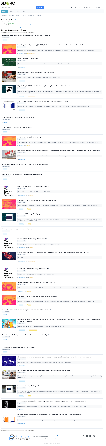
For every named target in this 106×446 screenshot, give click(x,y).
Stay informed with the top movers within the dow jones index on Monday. (25, 335)
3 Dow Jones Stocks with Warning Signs (29, 137)
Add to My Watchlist (28, 24)
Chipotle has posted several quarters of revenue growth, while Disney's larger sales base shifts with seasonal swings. (47, 420)
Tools (24, 11)
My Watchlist (87, 7)
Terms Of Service (62, 438)
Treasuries (38, 15)
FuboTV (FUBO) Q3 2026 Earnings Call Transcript (33, 269)
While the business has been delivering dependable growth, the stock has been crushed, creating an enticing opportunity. (48, 156)
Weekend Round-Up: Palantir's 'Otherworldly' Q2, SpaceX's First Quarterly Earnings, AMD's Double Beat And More (53, 401)
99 (26, 32)
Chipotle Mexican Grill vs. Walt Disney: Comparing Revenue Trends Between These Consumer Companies (50, 414)
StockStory (21, 53)
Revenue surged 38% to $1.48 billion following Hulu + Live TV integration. (36, 274)
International (31, 15)
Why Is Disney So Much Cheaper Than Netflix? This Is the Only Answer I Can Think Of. (44, 370)
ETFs (18, 11)
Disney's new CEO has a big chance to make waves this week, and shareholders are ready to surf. (42, 326)
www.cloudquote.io (56, 435)
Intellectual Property (31, 53)
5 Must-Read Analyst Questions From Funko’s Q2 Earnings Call (36, 200)
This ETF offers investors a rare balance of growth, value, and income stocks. (37, 257)
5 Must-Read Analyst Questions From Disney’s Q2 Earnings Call (37, 296)
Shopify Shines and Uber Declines (28, 58)
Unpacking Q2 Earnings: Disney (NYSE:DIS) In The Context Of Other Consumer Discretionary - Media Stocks (50, 45)
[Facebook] (87, 437)
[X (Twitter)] (83, 437)
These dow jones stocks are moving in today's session (19, 347)
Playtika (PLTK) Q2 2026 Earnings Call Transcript (33, 186)
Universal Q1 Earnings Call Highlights (29, 386)
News (17, 15)
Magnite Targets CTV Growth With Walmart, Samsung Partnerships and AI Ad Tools (43, 86)
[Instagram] (93, 437)
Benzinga (20, 409)
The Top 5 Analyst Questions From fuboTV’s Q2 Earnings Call (36, 282)
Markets (4, 11)
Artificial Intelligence (31, 96)
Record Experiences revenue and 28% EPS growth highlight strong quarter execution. (39, 244)
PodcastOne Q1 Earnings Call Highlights (30, 214)
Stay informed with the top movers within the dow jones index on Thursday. (26, 164)
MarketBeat (21, 96)
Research (78, 27)
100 (29, 32)
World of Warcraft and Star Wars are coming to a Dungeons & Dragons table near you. (39, 77)
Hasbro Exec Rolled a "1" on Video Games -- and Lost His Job (36, 72)
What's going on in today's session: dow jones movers (19, 117)
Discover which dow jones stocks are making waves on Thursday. (23, 174)
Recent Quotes (74, 7)
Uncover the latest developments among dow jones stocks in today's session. (26, 35)
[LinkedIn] (90, 437)
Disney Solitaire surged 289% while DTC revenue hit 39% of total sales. (35, 191)
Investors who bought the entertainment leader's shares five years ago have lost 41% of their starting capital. (45, 362)
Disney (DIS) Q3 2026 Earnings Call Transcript (32, 239)
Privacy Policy (53, 438)
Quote (21, 27)
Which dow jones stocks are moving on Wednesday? (19, 229)
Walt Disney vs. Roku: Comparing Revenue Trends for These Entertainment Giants (43, 101)
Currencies (23, 15)
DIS (15, 19)
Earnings (31, 195)
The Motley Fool (22, 67)
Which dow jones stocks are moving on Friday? (17, 127)
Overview (11, 15)
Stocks (11, 11)
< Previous (3, 32)
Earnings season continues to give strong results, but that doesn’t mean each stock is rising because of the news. (46, 63)
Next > (32, 32)
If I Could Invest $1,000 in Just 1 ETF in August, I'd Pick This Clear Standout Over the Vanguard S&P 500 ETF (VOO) (53, 252)
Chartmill (5, 122)
